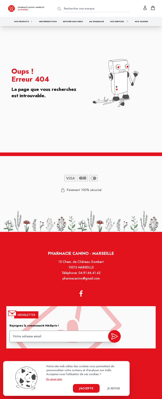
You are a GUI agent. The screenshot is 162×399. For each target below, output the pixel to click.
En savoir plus (54, 379)
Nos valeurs (141, 21)
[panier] (153, 8)
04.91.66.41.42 (89, 273)
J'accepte (86, 388)
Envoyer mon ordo (73, 21)
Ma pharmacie (96, 21)
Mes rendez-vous (48, 21)
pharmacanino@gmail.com (81, 278)
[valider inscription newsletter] (114, 336)
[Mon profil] (145, 8)
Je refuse (113, 388)
